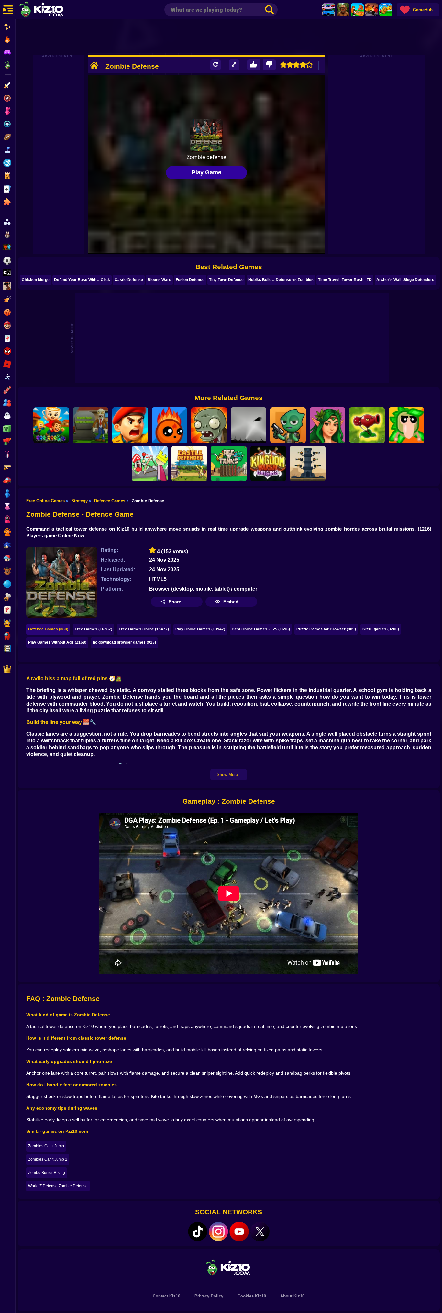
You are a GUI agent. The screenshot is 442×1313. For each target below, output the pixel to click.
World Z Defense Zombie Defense (58, 1186)
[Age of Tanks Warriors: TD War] (229, 463)
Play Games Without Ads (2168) (57, 642)
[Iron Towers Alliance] (308, 463)
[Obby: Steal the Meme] (51, 425)
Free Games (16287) (93, 629)
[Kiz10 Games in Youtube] (239, 1231)
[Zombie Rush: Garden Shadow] (90, 425)
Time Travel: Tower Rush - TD (345, 280)
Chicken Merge (36, 280)
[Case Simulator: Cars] (328, 9)
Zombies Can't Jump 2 (47, 1159)
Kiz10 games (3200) (380, 629)
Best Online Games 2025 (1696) (261, 629)
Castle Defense (129, 280)
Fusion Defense (190, 280)
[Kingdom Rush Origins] (268, 463)
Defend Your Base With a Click (82, 280)
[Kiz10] (51, 10)
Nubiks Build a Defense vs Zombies (281, 280)
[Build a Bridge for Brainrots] (357, 9)
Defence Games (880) (48, 629)
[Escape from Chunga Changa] (343, 9)
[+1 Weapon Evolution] (385, 9)
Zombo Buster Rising (46, 1172)
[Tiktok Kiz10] (197, 1231)
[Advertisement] (229, 37)
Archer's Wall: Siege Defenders (405, 280)
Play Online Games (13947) (200, 629)
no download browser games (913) (124, 642)
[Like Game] (253, 65)
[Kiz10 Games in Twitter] (260, 1231)
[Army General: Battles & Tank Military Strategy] (130, 425)
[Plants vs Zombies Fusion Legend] (367, 425)
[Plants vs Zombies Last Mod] (209, 425)
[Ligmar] (327, 425)
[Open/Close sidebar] (8, 9)
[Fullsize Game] (234, 65)
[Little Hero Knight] (150, 463)
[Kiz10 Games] (228, 1267)
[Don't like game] (269, 65)
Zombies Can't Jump (46, 1146)
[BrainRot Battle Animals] (406, 425)
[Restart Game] (215, 65)
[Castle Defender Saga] (189, 463)
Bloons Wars (159, 280)
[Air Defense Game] (248, 425)
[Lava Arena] (371, 9)
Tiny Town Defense (226, 280)
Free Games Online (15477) (144, 629)
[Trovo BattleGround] (288, 425)
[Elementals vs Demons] (169, 425)
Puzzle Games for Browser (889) (326, 629)
